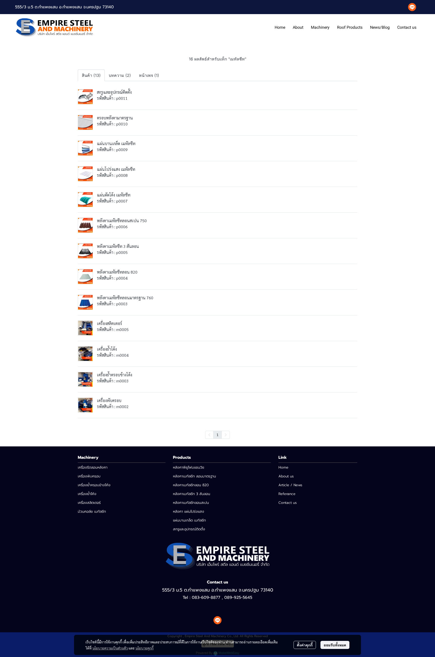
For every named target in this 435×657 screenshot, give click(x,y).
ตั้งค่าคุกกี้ (305, 645)
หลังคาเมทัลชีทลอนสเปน (191, 502)
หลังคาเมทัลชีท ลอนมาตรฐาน (194, 476)
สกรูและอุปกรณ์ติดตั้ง (189, 529)
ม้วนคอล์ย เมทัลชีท (92, 511)
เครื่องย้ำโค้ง (87, 494)
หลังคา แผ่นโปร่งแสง (188, 511)
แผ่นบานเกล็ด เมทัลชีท (189, 520)
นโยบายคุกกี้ (144, 648)
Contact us (287, 502)
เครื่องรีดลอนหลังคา (92, 467)
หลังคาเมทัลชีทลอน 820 (191, 485)
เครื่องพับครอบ (89, 476)
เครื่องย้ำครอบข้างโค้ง (94, 485)
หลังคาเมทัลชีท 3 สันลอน (191, 494)
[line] (412, 7)
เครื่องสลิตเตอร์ (89, 502)
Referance (287, 494)
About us (286, 476)
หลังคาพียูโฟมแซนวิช (188, 467)
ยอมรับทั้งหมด (335, 645)
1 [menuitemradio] (217, 434)
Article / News (290, 485)
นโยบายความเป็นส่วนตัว (110, 648)
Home (283, 467)
